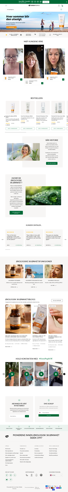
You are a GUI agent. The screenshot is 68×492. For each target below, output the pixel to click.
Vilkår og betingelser (37, 488)
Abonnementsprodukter (25, 457)
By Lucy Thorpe (36, 343)
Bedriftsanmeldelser (53, 455)
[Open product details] (42, 83)
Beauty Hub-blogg (53, 448)
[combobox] (41, 412)
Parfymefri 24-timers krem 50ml (33, 81)
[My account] (59, 5)
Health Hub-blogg (53, 450)
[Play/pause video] (42, 49)
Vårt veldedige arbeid (10, 455)
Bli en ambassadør (24, 455)
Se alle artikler (57, 300)
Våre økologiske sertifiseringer (12, 453)
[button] (12, 374)
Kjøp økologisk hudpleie (16, 213)
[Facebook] (6, 475)
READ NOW (7, 346)
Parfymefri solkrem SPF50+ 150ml (54, 78)
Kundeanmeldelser (53, 453)
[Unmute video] (42, 46)
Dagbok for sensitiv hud (10, 457)
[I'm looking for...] (61, 9)
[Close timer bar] (66, 2)
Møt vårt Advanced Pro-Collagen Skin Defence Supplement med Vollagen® (16, 336)
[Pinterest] (10, 480)
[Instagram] (10, 475)
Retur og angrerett (39, 453)
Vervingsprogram (9, 463)
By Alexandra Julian (9, 343)
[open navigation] (6, 5)
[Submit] (27, 416)
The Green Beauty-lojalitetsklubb (9, 460)
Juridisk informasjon (39, 457)
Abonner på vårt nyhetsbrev (19, 405)
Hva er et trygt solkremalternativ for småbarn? (54, 337)
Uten (6, 465)
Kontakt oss (22, 448)
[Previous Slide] (2, 239)
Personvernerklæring (29, 487)
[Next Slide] (65, 239)
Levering (36, 448)
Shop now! (46, 2)
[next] (64, 374)
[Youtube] (6, 480)
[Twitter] (14, 475)
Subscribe (49, 415)
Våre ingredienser (9, 450)
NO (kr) (53, 475)
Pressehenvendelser (24, 450)
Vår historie (7, 448)
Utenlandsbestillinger (39, 455)
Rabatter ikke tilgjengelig (25, 461)
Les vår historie (52, 163)
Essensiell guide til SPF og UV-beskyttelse (39, 336)
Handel (21, 453)
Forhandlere (37, 450)
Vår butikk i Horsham (24, 459)
